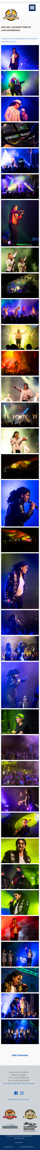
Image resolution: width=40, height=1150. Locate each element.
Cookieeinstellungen (26, 1147)
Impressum (19, 1142)
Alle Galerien (20, 1055)
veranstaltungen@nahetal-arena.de (19, 1083)
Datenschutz (8, 1147)
